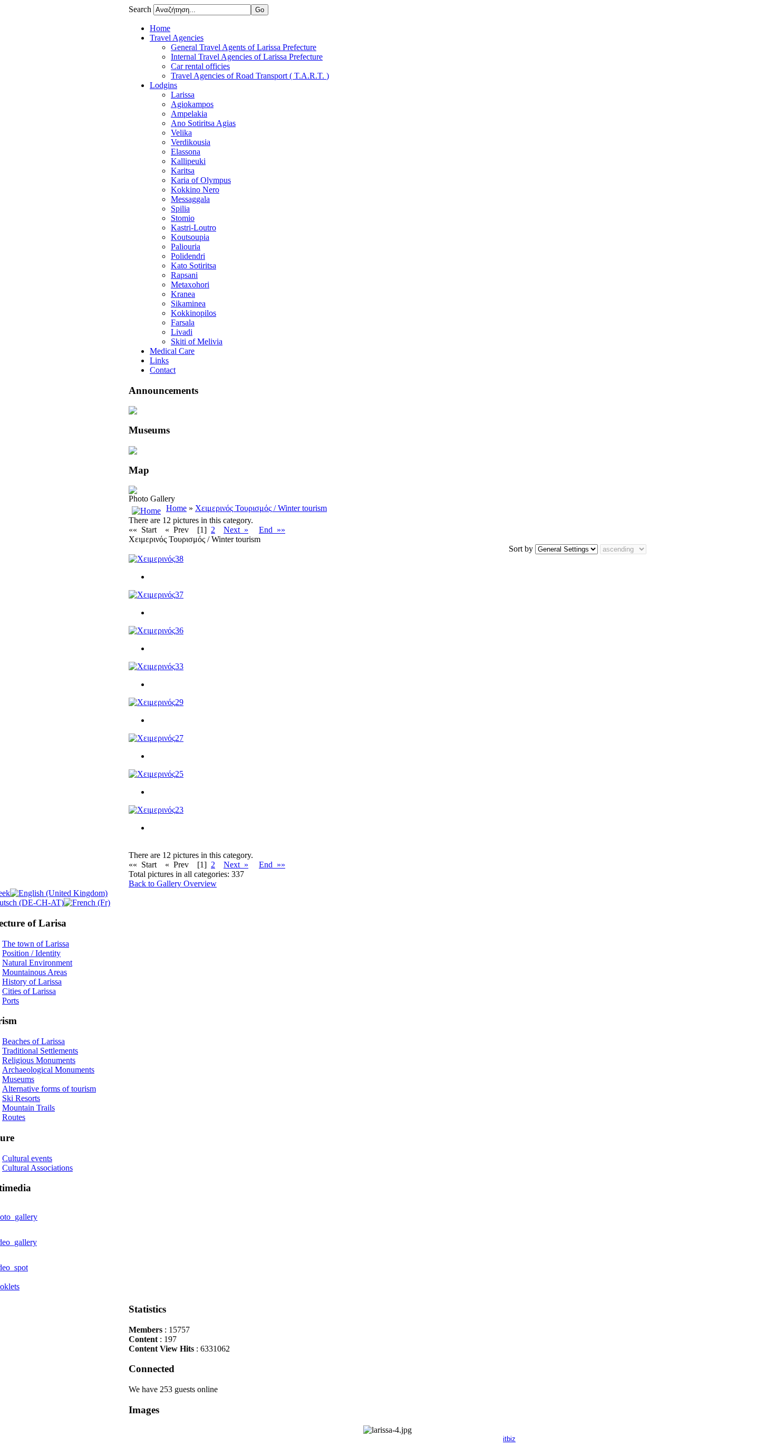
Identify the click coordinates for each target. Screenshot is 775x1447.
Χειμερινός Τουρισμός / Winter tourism (261, 508)
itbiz (509, 1439)
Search (141, 9)
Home (176, 508)
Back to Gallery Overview (173, 883)
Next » (236, 529)
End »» (272, 529)
